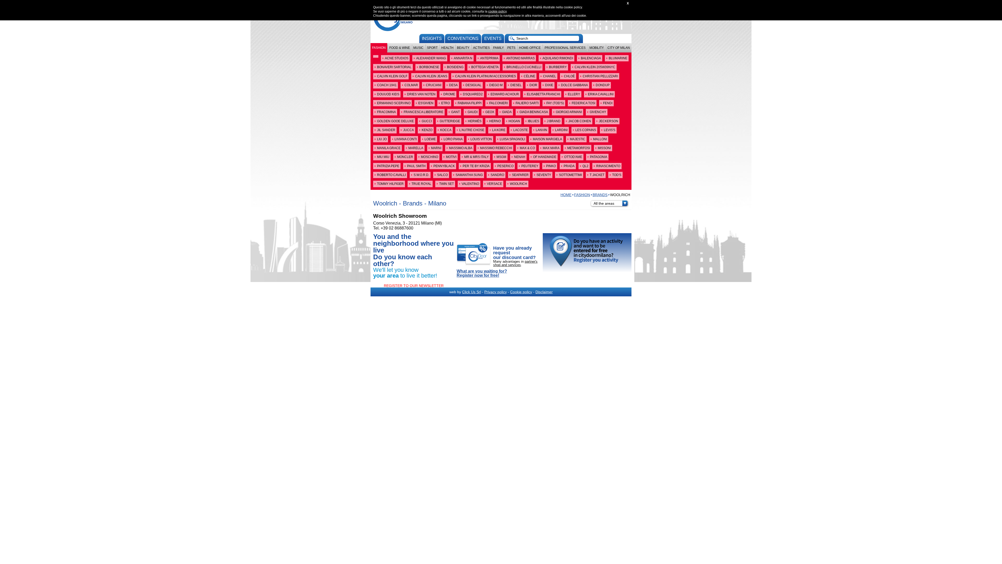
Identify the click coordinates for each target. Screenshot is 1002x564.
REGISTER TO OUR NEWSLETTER (414, 285)
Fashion (379, 48)
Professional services (565, 48)
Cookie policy (521, 292)
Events (493, 38)
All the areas (604, 203)
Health (447, 48)
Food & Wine (399, 48)
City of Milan (618, 48)
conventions (463, 38)
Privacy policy (495, 292)
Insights (432, 38)
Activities (481, 48)
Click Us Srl (471, 292)
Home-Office (530, 48)
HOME (565, 195)
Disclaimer (544, 292)
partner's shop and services (515, 263)
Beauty (463, 48)
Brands (600, 195)
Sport (432, 48)
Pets (511, 48)
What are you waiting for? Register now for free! (482, 273)
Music (418, 48)
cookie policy (497, 11)
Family (498, 48)
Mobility (596, 48)
